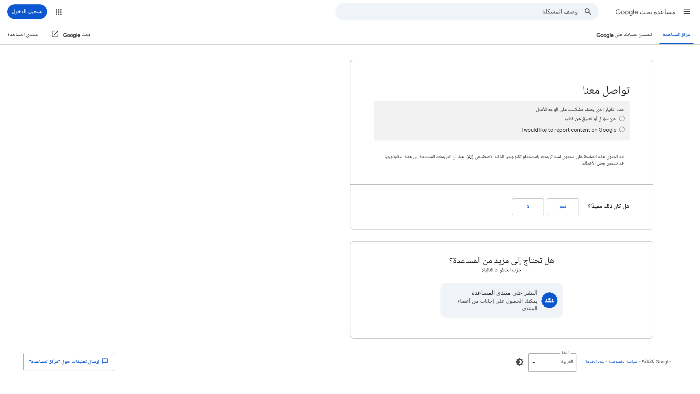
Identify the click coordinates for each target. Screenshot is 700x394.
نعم (563, 206)
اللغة (565, 353)
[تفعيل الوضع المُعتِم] (519, 362)
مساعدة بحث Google (645, 12)
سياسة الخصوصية (622, 362)
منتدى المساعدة (22, 34)
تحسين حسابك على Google (624, 34)
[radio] (622, 118)
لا (528, 206)
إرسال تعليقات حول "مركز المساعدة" (64, 361)
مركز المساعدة (676, 34)
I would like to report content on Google (569, 129)
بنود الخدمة (594, 362)
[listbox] (552, 362)
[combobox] (457, 11)
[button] (687, 11)
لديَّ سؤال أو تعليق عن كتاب (591, 118)
